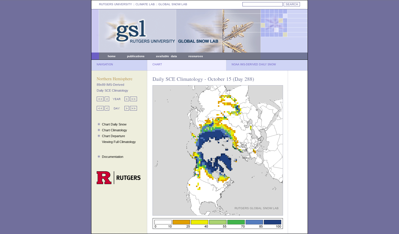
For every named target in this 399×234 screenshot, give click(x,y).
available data (166, 56)
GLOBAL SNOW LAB (172, 4)
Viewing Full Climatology (119, 142)
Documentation (112, 156)
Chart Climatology (114, 130)
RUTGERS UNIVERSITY (115, 4)
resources (195, 56)
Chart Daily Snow (114, 124)
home (112, 56)
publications (136, 56)
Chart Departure (113, 136)
